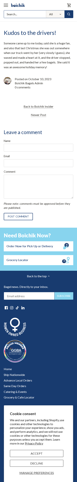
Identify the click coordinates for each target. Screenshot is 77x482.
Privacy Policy (34, 443)
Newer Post (38, 115)
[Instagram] (11, 307)
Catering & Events (15, 391)
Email (7, 156)
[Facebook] (6, 307)
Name (7, 140)
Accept (37, 453)
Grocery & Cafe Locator (19, 397)
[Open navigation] (6, 5)
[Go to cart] (69, 5)
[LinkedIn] (22, 307)
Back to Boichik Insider (38, 106)
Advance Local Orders (18, 380)
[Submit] (68, 14)
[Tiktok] (17, 307)
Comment (10, 171)
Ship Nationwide (14, 374)
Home (8, 369)
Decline (36, 463)
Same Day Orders (15, 386)
